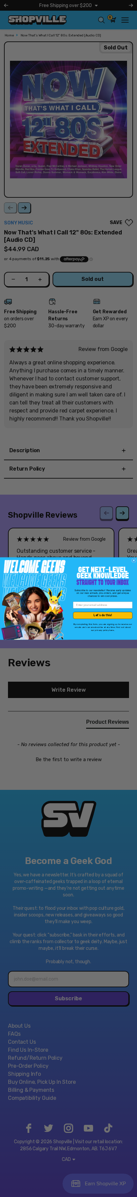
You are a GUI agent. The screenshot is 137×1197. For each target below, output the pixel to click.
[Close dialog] (134, 560)
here (111, 630)
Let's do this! (102, 615)
